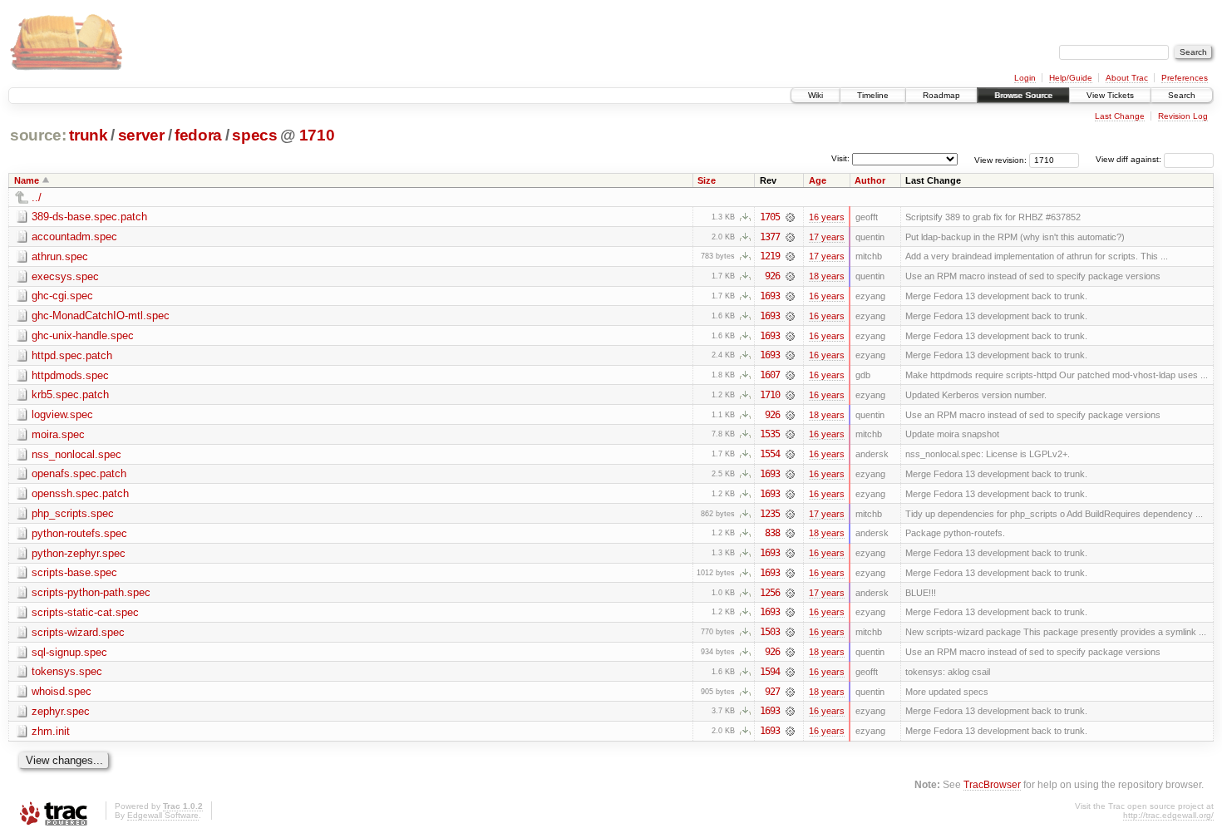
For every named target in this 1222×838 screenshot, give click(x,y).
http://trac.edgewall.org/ (1168, 815)
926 (772, 276)
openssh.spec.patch (80, 493)
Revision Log (1183, 116)
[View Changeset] (790, 217)
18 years (827, 276)
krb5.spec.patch (70, 394)
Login (1025, 77)
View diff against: (1130, 159)
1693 (770, 296)
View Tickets (1110, 95)
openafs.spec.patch (79, 473)
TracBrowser (992, 784)
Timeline (873, 95)
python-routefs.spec (79, 533)
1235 (770, 514)
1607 (770, 375)
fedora (198, 135)
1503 (770, 632)
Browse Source (1023, 95)
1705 (770, 217)
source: (38, 135)
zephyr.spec (61, 711)
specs (254, 135)
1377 (770, 237)
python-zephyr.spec (79, 553)
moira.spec (58, 434)
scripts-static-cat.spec (85, 612)
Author (870, 180)
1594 (770, 672)
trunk (88, 135)
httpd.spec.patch (72, 355)
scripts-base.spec (74, 572)
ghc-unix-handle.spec (83, 335)
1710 (317, 135)
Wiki (815, 95)
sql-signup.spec (69, 652)
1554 (770, 454)
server (141, 135)
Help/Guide (1070, 77)
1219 (770, 256)
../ (37, 197)
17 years (827, 237)
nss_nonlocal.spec (76, 454)
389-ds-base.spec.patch (89, 216)
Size (706, 180)
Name (26, 180)
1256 (770, 593)
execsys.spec (65, 276)
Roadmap (941, 95)
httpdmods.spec (70, 375)
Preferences (1184, 77)
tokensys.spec (67, 671)
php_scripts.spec (73, 513)
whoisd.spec (61, 691)
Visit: (840, 158)
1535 (770, 434)
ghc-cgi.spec (62, 295)
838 (772, 533)
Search (1181, 95)
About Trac (1127, 77)
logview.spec (62, 414)
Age (817, 180)
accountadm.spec (74, 236)
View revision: (1000, 159)
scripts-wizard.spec (78, 632)
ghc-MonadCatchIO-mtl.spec (101, 315)
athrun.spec (60, 256)
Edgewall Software (163, 815)
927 (772, 692)
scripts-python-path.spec (91, 592)
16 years (827, 217)
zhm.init (51, 731)
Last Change (1120, 116)
